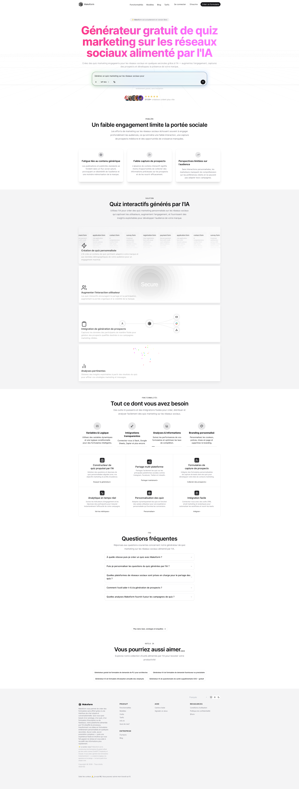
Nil (100, 776)
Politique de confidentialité (200, 711)
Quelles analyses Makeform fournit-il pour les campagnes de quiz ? (140, 597)
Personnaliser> (149, 511)
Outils (122, 714)
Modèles (150, 4)
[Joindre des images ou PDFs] (96, 82)
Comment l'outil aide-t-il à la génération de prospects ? (134, 587)
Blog (159, 4)
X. (130, 776)
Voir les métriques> (102, 511)
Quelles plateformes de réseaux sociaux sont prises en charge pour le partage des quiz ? (148, 577)
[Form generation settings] (114, 82)
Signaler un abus (161, 711)
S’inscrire (194, 4)
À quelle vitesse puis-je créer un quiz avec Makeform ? (134, 557)
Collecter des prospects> (196, 482)
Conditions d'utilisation (198, 708)
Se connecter (180, 4)
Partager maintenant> (149, 480)
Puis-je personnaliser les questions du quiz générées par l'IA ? (138, 566)
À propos (123, 735)
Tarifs (166, 4)
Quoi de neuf (124, 724)
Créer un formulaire (210, 4)
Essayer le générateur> (102, 482)
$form (192, 714)
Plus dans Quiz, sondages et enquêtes (149, 629)
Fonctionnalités (136, 4)
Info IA (122, 721)
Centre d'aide (160, 708)
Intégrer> (196, 511)
